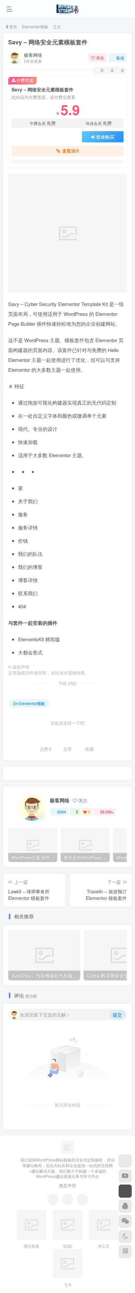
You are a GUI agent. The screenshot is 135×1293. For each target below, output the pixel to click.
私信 (120, 57)
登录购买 (105, 136)
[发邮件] (82, 1199)
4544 (61, 811)
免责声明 (67, 1185)
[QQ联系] (67, 1199)
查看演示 (70, 151)
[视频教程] (125, 1176)
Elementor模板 (35, 26)
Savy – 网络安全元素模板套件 (47, 42)
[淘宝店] (125, 1160)
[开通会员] (125, 1191)
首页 (12, 26)
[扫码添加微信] (125, 1221)
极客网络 (33, 55)
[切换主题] (125, 1236)
